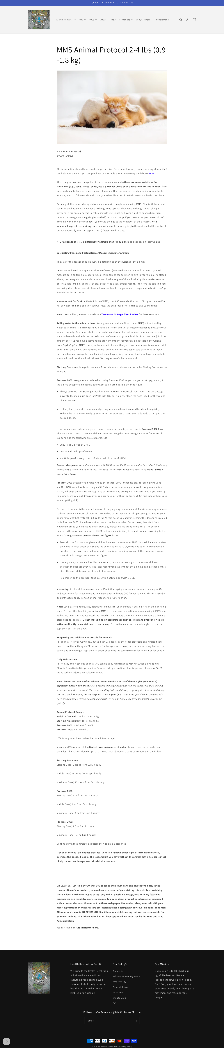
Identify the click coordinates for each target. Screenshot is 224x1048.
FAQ (114, 1003)
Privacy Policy (119, 981)
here (151, 173)
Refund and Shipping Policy (126, 976)
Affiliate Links (119, 997)
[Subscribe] (136, 1020)
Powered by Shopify (124, 1047)
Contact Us (118, 971)
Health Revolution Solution (107, 1047)
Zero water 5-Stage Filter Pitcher (119, 314)
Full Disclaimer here (86, 927)
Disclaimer (118, 992)
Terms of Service (121, 987)
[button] (65, 19)
